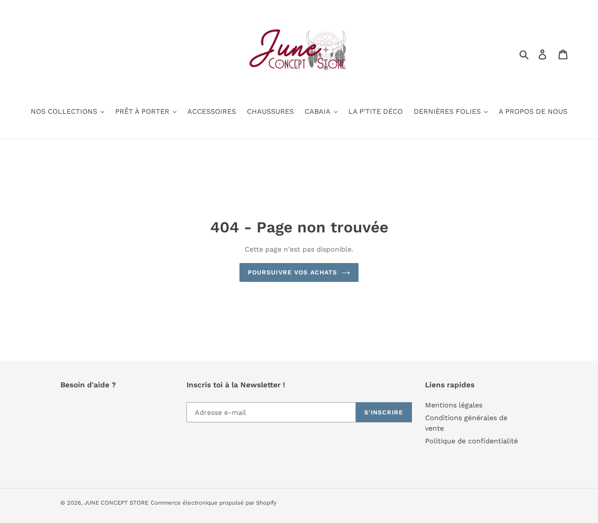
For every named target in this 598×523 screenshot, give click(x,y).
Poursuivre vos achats (293, 272)
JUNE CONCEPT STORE (116, 502)
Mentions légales (453, 405)
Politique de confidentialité (471, 441)
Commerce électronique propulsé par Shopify (214, 502)
